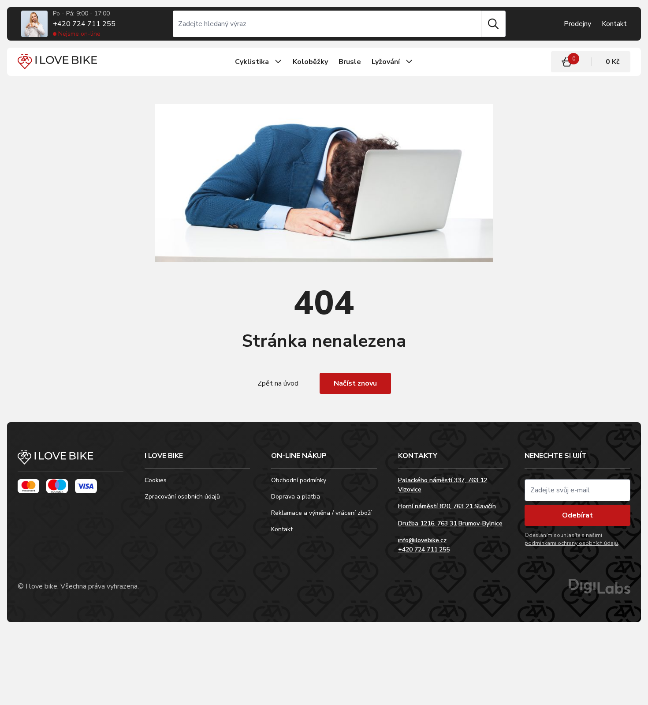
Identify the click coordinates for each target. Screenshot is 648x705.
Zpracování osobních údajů (182, 496)
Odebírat (577, 515)
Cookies (156, 480)
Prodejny (577, 24)
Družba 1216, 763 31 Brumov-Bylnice (450, 523)
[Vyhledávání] (327, 24)
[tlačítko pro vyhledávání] (493, 24)
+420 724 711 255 (84, 24)
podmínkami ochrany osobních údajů (571, 543)
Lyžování (386, 62)
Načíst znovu (355, 383)
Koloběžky (310, 62)
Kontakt (614, 24)
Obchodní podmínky (298, 480)
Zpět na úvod (277, 383)
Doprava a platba (295, 496)
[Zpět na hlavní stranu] (70, 461)
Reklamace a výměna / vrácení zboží (321, 513)
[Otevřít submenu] (278, 62)
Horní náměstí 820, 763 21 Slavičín (447, 506)
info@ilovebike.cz (422, 540)
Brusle (350, 62)
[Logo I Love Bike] (57, 61)
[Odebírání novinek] (577, 490)
